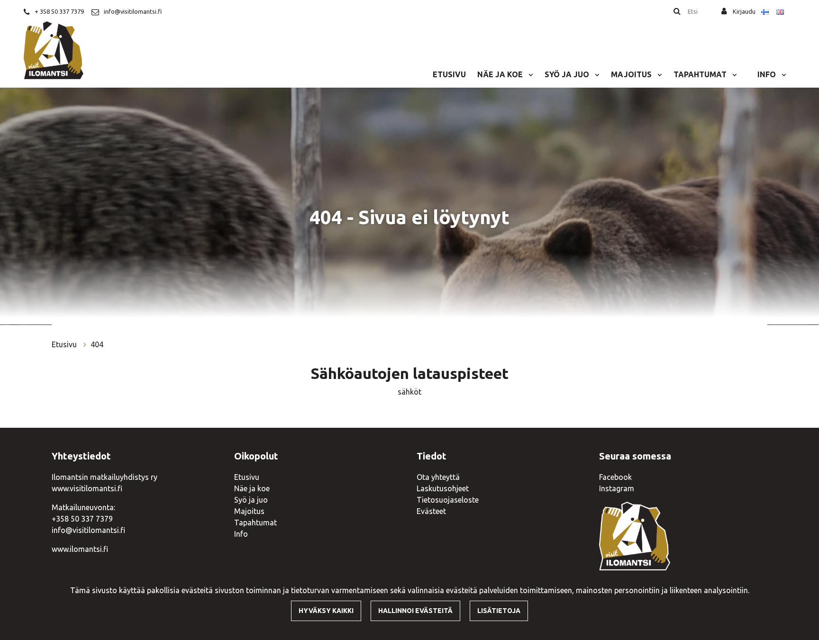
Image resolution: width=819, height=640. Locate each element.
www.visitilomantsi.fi (87, 488)
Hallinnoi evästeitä (415, 610)
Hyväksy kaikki (326, 610)
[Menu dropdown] (529, 74)
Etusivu (449, 74)
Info (767, 74)
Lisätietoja (498, 610)
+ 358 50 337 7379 (59, 11)
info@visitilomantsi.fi (133, 11)
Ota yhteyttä (438, 477)
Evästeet (431, 511)
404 (97, 344)
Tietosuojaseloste (448, 500)
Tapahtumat (700, 74)
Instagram (616, 488)
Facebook (615, 477)
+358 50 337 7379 (82, 518)
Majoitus (632, 74)
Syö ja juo (568, 74)
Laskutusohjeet (443, 488)
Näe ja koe (501, 74)
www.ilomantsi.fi (80, 549)
